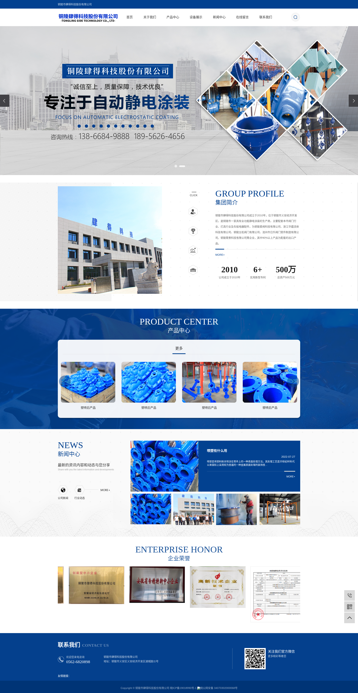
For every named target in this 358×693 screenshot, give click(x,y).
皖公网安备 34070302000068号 (219, 687)
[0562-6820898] (349, 595)
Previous (65, 381)
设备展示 (196, 17)
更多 (179, 348)
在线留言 (242, 17)
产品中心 (173, 17)
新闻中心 (219, 17)
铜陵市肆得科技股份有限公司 (75, 4)
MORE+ (220, 254)
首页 (129, 17)
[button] (176, 166)
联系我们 (265, 17)
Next (293, 381)
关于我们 (149, 17)
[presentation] (4, 101)
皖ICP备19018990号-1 (183, 687)
